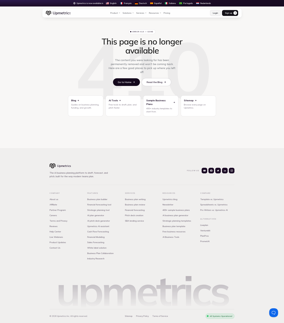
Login (215, 13)
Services (140, 13)
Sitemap (129, 316)
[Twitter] (218, 170)
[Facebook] (211, 170)
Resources (154, 13)
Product (114, 13)
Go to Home (124, 82)
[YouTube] (204, 170)
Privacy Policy (142, 316)
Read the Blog (154, 82)
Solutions (127, 13)
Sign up (228, 13)
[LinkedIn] (225, 170)
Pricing (167, 13)
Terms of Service (160, 316)
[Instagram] (231, 170)
